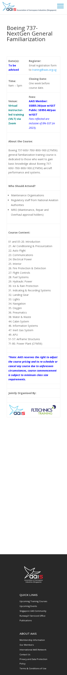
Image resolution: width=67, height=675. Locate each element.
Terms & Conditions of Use (33, 668)
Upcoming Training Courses (33, 601)
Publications (26, 620)
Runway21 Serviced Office (32, 615)
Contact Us (25, 654)
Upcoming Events (28, 606)
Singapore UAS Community (33, 611)
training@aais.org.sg (44, 69)
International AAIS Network (33, 649)
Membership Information (32, 640)
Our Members (27, 644)
